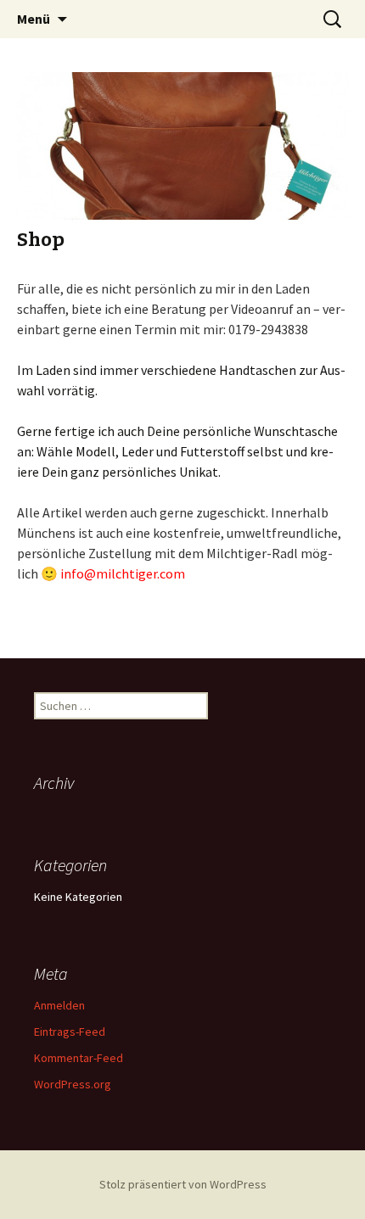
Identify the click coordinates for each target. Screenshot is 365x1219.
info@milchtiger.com (122, 573)
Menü (33, 18)
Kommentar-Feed (78, 1057)
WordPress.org (72, 1084)
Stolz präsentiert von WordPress (183, 1184)
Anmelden (59, 1005)
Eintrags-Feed (69, 1031)
